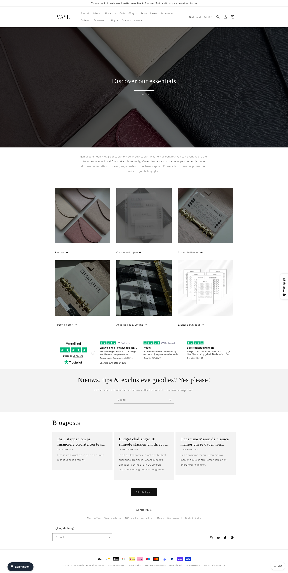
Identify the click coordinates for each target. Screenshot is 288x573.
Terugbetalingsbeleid (117, 565)
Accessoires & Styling (129, 324)
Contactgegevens (193, 565)
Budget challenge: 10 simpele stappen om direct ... (143, 441)
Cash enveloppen (127, 252)
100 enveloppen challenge (139, 518)
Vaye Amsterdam (78, 565)
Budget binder (193, 518)
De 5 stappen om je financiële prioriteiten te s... (81, 441)
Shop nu (144, 94)
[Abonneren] (170, 400)
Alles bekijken (144, 491)
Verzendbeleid (175, 565)
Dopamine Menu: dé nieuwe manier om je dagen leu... (204, 441)
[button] (109, 13)
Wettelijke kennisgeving (214, 565)
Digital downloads (189, 324)
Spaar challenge (113, 518)
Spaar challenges (188, 252)
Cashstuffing (94, 518)
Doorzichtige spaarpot (169, 518)
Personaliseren (64, 324)
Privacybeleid (135, 565)
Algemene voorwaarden (155, 565)
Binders (59, 252)
